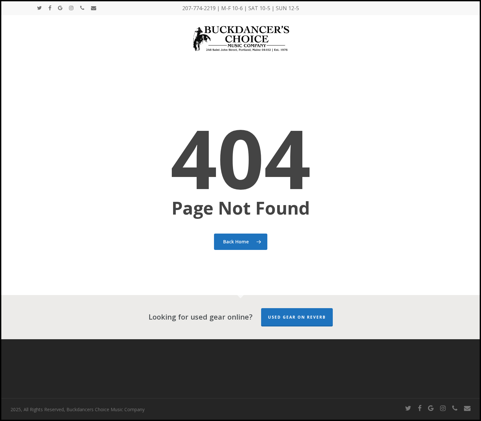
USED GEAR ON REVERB (297, 317)
